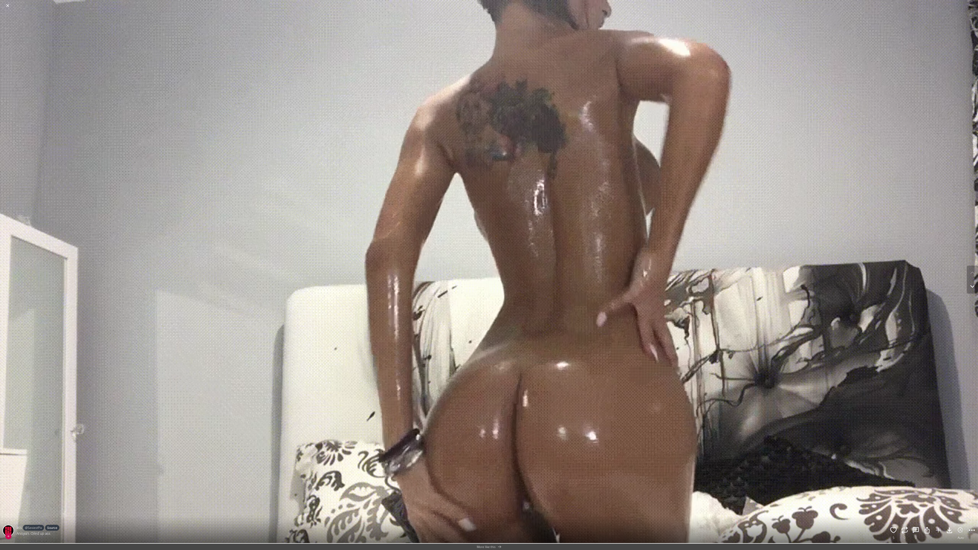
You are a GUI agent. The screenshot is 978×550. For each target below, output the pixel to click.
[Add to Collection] (938, 531)
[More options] (971, 531)
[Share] (927, 531)
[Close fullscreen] (7, 5)
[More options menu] (973, 3)
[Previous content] (972, 273)
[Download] (949, 531)
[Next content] (972, 286)
